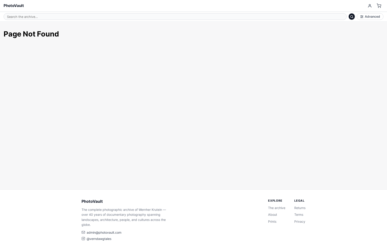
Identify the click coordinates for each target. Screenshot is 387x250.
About (272, 214)
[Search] (351, 16)
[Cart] (379, 6)
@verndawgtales (99, 239)
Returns (299, 208)
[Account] (369, 6)
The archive (276, 208)
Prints (272, 221)
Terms (298, 214)
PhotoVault (14, 5)
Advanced (372, 16)
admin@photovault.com (104, 232)
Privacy (299, 221)
